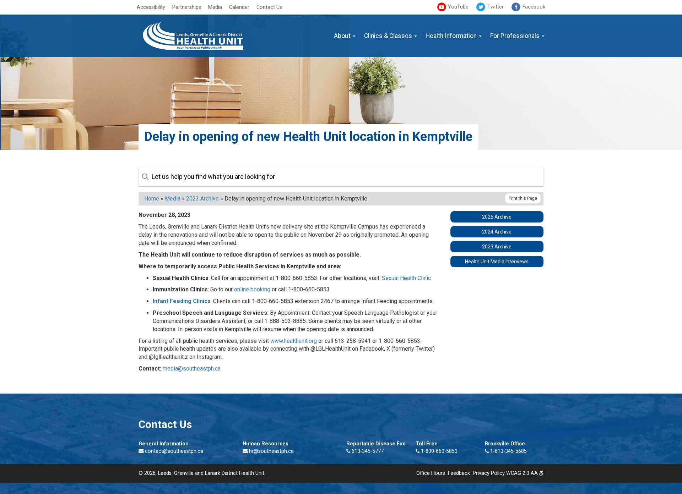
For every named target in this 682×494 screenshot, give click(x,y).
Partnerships (186, 7)
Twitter (495, 7)
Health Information (452, 35)
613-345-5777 (367, 451)
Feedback (459, 473)
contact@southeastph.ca (174, 451)
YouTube (457, 7)
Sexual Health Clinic (406, 278)
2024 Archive (497, 232)
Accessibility (151, 7)
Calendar (239, 7)
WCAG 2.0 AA (522, 473)
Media (215, 7)
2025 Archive (497, 217)
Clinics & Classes (388, 35)
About (343, 35)
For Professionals (515, 35)
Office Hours (430, 473)
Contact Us (269, 7)
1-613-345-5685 (508, 451)
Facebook (533, 7)
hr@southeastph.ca (271, 451)
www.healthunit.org (293, 340)
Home (151, 198)
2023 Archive (202, 198)
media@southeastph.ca (192, 368)
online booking (252, 289)
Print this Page (523, 198)
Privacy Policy (489, 473)
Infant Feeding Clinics (182, 301)
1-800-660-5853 (439, 451)
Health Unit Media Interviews (497, 261)
